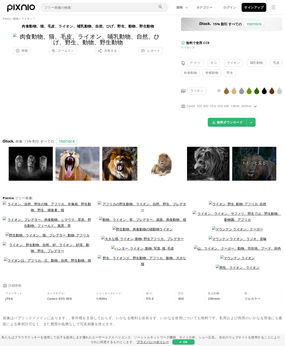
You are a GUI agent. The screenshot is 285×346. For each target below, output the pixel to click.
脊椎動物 (211, 72)
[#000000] (264, 90)
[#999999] (241, 90)
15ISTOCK (67, 141)
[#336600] (257, 90)
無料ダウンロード (230, 122)
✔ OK (183, 342)
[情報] (255, 106)
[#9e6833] (226, 90)
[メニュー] (273, 7)
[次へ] (158, 33)
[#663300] (272, 90)
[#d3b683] (234, 90)
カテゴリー (204, 7)
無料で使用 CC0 (198, 43)
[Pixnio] (21, 8)
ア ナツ (195, 62)
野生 (230, 72)
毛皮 (276, 62)
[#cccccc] (279, 90)
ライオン (233, 62)
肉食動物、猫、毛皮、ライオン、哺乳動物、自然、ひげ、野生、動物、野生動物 (88, 26)
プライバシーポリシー (153, 342)
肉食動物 (190, 72)
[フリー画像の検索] (160, 7)
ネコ (213, 62)
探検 (180, 7)
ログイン (229, 7)
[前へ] (18, 33)
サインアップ (254, 7)
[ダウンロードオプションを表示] (251, 122)
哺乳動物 (256, 62)
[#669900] (249, 90)
